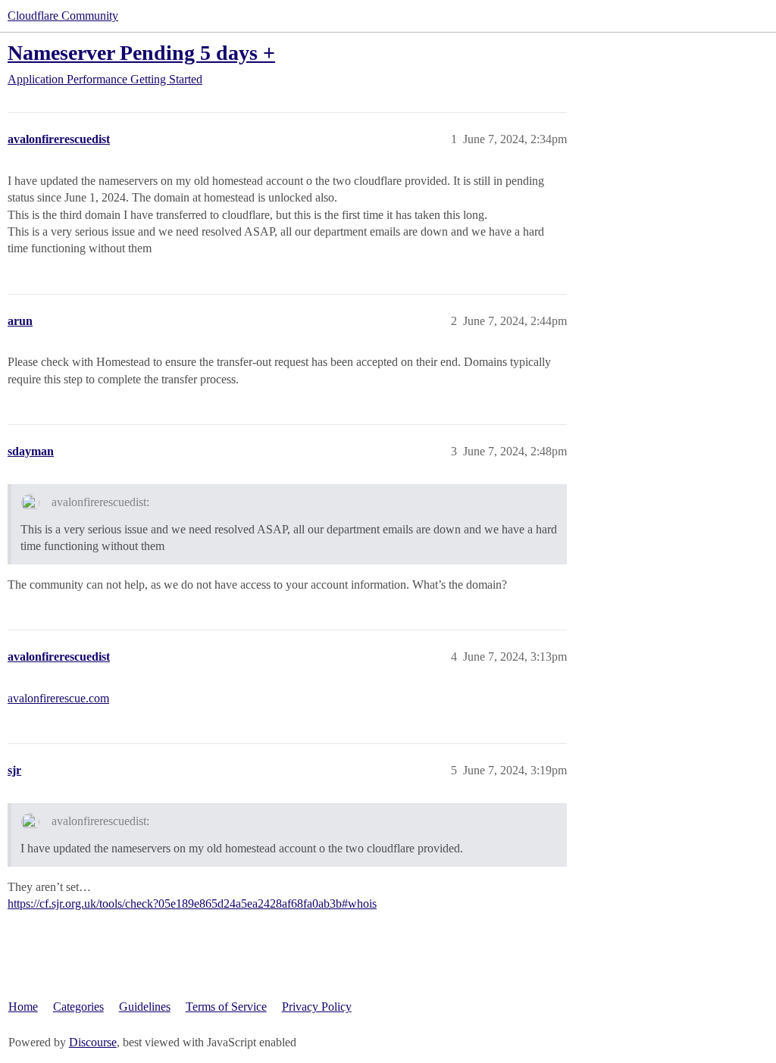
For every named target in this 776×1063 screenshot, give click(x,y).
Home (23, 1006)
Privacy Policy (317, 1006)
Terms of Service (226, 1006)
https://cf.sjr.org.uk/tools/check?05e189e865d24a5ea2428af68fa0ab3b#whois (192, 903)
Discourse (93, 1042)
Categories (78, 1006)
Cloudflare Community (63, 15)
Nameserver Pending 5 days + (141, 52)
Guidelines (145, 1006)
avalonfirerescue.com (58, 698)
